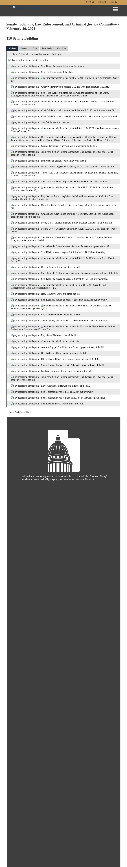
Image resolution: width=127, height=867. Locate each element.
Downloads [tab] (47, 48)
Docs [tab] (35, 48)
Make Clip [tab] (61, 48)
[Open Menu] (115, 9)
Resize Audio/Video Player (20, 412)
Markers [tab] (12, 48)
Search (89, 2)
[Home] (28, 10)
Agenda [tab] (24, 48)
